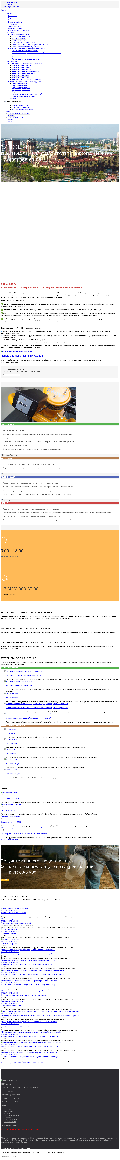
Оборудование (11, 98)
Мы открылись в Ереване (11, 810)
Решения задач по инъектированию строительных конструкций (30, 483)
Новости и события (15, 22)
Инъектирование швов (21, 67)
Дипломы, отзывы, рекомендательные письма (18, 29)
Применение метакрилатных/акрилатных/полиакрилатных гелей (36, 53)
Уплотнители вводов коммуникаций (25, 47)
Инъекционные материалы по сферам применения (27, 49)
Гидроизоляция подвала (21, 88)
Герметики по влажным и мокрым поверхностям (30, 45)
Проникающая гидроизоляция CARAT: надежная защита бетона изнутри (27, 964)
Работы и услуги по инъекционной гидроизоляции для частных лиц (32, 516)
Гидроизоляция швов (20, 92)
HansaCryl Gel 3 (11, 753)
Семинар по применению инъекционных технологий (24, 834)
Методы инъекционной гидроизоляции (22, 355)
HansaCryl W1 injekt (13, 774)
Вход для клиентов (11, 1120)
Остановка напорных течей (11, 1005)
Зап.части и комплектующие (15, 445)
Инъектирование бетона (21, 65)
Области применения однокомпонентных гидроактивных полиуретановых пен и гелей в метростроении (40, 1016)
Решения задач (11, 61)
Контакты (9, 122)
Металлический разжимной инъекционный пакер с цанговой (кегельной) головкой (37, 708)
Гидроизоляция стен (19, 84)
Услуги (8, 111)
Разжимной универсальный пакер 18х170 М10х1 (24, 675)
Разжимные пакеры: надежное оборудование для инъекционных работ (27, 954)
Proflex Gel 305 (11, 733)
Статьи (11, 20)
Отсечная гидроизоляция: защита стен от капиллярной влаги (23, 995)
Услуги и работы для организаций (15, 118)
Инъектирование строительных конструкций (25, 63)
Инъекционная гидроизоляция (23, 96)
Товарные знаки (14, 26)
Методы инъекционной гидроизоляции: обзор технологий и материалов (28, 1026)
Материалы (10, 32)
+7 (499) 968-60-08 (11, 2)
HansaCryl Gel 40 (12, 743)
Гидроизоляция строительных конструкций (24, 82)
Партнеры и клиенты (16, 18)
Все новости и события (9, 840)
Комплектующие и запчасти (22, 109)
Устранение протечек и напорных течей (27, 94)
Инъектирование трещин (21, 69)
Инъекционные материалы (18, 34)
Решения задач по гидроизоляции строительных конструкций (29, 491)
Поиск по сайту (10, 1122)
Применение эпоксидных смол (23, 55)
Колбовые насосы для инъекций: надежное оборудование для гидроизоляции (29, 1057)
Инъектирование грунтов (21, 77)
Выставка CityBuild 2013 (11, 822)
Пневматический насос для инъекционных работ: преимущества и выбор (28, 985)
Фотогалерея (13, 24)
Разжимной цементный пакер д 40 (19, 685)
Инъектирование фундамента (23, 73)
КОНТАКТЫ (5, 880)
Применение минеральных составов (25, 59)
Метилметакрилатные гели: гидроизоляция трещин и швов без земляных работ (30, 1036)
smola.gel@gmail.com (12, 7)
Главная (9, 14)
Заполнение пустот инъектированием (26, 80)
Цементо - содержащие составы (24, 43)
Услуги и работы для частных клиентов (19, 114)
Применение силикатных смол (23, 57)
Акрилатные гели (18, 40)
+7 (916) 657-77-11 (11, 5)
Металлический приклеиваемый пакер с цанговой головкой (28, 718)
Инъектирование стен (20, 75)
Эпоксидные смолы (19, 38)
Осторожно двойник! (10, 798)
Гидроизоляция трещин (21, 90)
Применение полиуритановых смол (25, 51)
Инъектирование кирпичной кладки (25, 71)
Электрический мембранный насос (13, 913)
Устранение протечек (9, 933)
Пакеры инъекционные (20, 107)
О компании (12, 16)
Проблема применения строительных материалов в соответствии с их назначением (32, 974)
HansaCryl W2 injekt (13, 764)
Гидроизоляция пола (19, 86)
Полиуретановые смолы (21, 36)
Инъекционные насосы (20, 105)
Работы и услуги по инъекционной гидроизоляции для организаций (32, 509)
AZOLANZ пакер (12, 698)
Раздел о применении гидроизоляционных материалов (28, 464)
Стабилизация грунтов (9, 944)
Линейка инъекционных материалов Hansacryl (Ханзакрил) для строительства (30, 1046)
